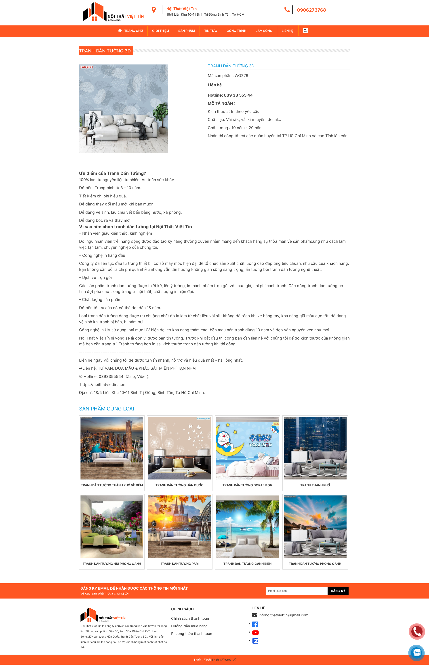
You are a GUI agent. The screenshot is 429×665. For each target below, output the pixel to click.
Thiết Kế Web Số (224, 660)
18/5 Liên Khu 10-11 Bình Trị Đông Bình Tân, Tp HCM (205, 14)
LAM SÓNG (264, 31)
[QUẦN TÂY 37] (111, 448)
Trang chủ (133, 31)
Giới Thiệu (160, 31)
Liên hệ (288, 31)
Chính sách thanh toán (190, 618)
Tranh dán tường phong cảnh (315, 564)
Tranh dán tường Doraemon (247, 485)
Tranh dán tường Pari (180, 564)
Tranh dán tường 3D (105, 51)
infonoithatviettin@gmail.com (283, 615)
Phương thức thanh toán (191, 633)
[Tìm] (305, 30)
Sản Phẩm (186, 31)
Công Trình (236, 31)
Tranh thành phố (315, 485)
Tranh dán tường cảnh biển (247, 564)
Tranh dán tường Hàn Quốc (180, 485)
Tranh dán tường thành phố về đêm (112, 485)
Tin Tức (210, 31)
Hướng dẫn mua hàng (189, 626)
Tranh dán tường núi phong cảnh (112, 564)
